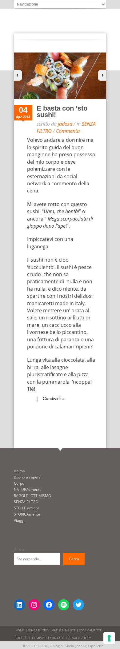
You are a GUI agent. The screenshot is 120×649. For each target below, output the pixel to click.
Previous (18, 75)
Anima (19, 471)
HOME (20, 630)
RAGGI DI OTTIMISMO (32, 495)
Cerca (19, 549)
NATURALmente (28, 489)
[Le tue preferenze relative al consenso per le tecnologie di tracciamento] (109, 638)
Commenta (68, 131)
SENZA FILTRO (26, 501)
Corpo (19, 483)
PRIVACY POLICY (79, 638)
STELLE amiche (27, 508)
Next (101, 75)
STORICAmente (27, 514)
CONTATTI (57, 638)
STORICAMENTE (90, 630)
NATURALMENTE (63, 630)
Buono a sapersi (28, 477)
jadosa (65, 123)
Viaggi (19, 520)
